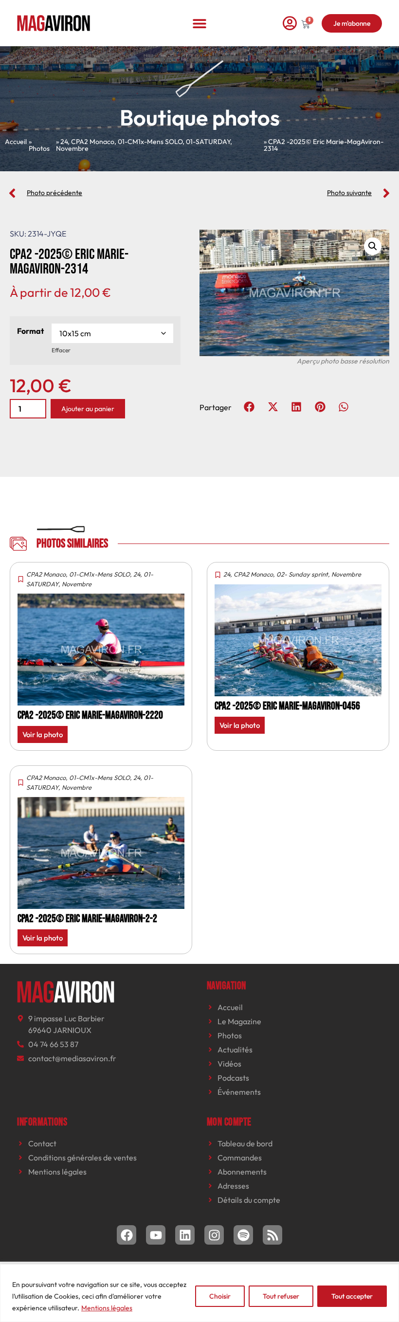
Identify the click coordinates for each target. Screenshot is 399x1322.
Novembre (72, 148)
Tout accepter (352, 1296)
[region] (199, 1293)
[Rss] (272, 1235)
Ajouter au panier (87, 408)
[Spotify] (243, 1235)
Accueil (16, 141)
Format (30, 331)
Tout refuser (281, 1296)
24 (64, 141)
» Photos (39, 145)
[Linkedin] (185, 1235)
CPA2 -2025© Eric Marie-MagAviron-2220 (90, 715)
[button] (200, 23)
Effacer (61, 350)
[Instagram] (214, 1235)
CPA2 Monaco (92, 141)
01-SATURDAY (208, 141)
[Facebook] (126, 1235)
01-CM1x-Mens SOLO (150, 141)
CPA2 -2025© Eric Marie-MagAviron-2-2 (87, 918)
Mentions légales (106, 1308)
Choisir (220, 1296)
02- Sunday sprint (302, 574)
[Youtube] (155, 1235)
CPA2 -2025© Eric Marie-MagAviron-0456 (287, 706)
